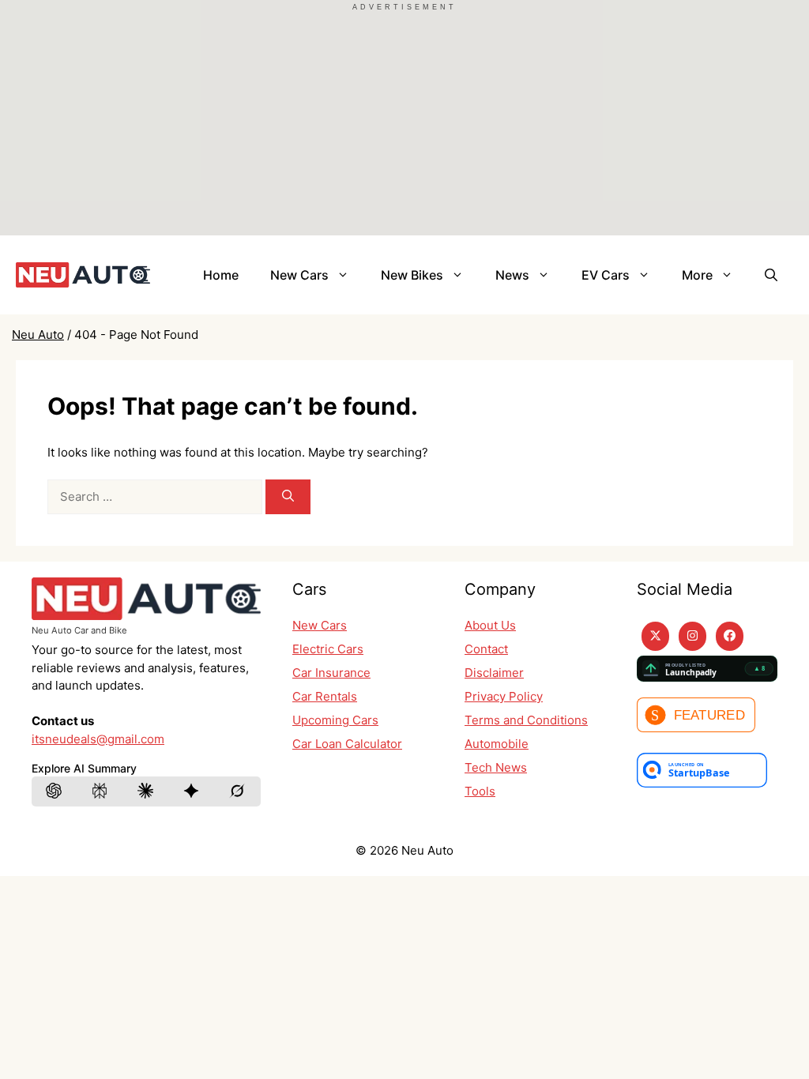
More (697, 275)
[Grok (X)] (237, 791)
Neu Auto (38, 334)
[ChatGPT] (54, 791)
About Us (490, 625)
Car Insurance (331, 672)
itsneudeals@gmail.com (98, 738)
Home (221, 275)
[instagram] (692, 636)
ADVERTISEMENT (404, 7)
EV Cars (605, 275)
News (512, 275)
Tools (480, 791)
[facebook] (729, 636)
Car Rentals (324, 696)
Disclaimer (494, 672)
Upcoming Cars (335, 719)
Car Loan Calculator (347, 743)
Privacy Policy (504, 696)
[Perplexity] (100, 791)
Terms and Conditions (526, 719)
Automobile (497, 743)
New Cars (299, 275)
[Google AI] (192, 791)
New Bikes (412, 275)
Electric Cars (327, 648)
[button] (771, 275)
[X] (655, 636)
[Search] (287, 497)
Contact (486, 648)
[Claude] (146, 791)
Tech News (496, 767)
